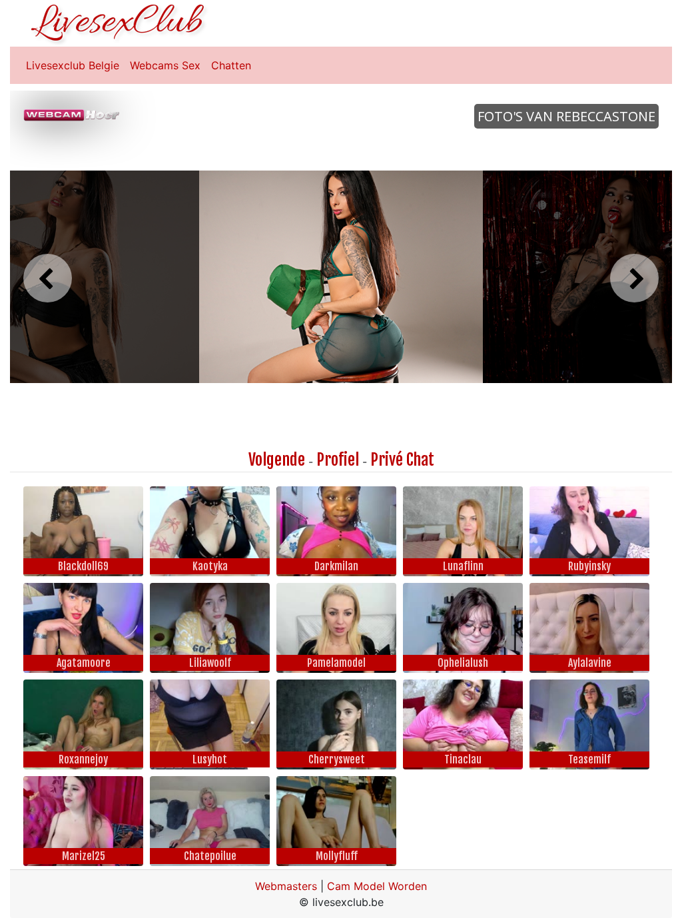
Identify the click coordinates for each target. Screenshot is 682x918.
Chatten (231, 65)
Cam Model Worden (377, 886)
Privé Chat (402, 460)
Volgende (276, 460)
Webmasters (286, 886)
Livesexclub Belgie (72, 65)
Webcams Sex (165, 65)
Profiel (337, 460)
